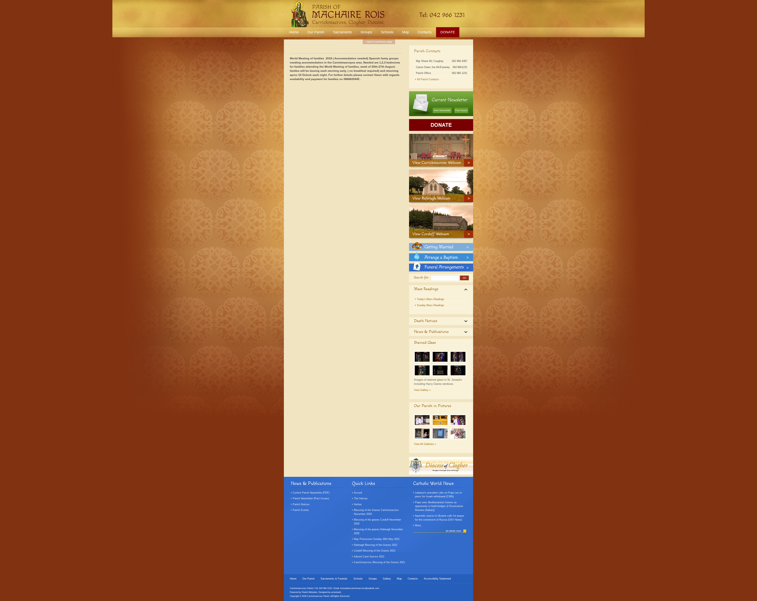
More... (419, 525)
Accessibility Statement (437, 578)
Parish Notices (301, 504)
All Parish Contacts (428, 79)
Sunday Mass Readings (430, 305)
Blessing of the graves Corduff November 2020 (377, 521)
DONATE (447, 32)
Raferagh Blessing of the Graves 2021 (375, 544)
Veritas (358, 504)
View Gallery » (422, 390)
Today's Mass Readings (430, 299)
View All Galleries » (425, 444)
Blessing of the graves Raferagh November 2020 (378, 531)
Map (405, 32)
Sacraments (342, 32)
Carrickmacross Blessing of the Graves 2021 (379, 562)
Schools (387, 32)
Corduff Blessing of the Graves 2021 (374, 550)
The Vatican (360, 498)
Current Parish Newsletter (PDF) (311, 492)
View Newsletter (442, 110)
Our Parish (315, 32)
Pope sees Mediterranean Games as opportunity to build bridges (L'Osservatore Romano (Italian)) (439, 506)
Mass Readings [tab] (426, 289)
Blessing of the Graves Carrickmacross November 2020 (376, 512)
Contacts (425, 32)
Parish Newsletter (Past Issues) (311, 498)
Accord (358, 492)
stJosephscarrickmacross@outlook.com (359, 588)
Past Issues (461, 110)
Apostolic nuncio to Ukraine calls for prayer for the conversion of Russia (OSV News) (439, 517)
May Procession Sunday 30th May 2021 (377, 539)
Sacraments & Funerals (334, 578)
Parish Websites (309, 592)
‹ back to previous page (378, 41)
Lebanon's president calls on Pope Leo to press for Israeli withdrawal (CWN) (438, 494)
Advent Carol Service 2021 (369, 556)
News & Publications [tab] (431, 331)
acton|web (336, 592)
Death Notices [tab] (425, 321)
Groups (366, 32)
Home (294, 32)
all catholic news (455, 530)
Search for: (421, 278)
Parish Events (301, 510)
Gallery (387, 578)
